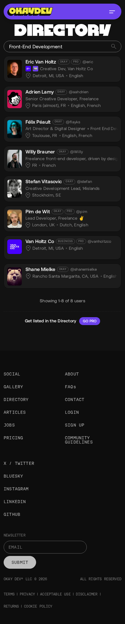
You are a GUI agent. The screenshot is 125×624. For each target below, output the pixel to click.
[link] (62, 69)
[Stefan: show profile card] (14, 188)
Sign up (74, 425)
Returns (11, 606)
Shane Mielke (40, 269)
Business (65, 241)
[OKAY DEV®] (35, 68)
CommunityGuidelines (79, 440)
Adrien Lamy (39, 91)
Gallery (13, 387)
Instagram (16, 489)
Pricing (13, 438)
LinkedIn (15, 501)
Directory (16, 399)
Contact (74, 399)
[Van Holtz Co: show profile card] (14, 245)
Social (12, 374)
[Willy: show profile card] (14, 158)
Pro (76, 61)
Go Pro (89, 321)
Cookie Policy (38, 606)
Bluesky (13, 476)
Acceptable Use (55, 594)
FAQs (70, 387)
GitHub (12, 514)
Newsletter (14, 535)
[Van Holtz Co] (28, 68)
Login (72, 412)
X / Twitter (19, 463)
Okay (64, 61)
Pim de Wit (37, 211)
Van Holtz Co (39, 241)
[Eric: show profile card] (14, 68)
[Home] (30, 11)
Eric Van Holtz (40, 61)
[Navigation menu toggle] (112, 11)
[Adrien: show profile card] (14, 98)
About (72, 374)
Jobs (9, 425)
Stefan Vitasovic (43, 181)
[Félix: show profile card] (14, 128)
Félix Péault (38, 122)
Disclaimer (87, 594)
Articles (15, 412)
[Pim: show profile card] (14, 218)
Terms (9, 594)
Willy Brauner (40, 151)
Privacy (27, 594)
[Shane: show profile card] (14, 275)
